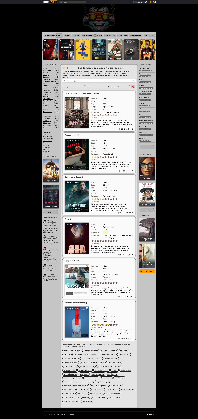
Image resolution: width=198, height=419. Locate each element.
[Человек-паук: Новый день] (51, 50)
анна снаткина (96, 389)
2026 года (47, 116)
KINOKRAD (50, 1)
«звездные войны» (71, 362)
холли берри (87, 401)
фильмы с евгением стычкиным (76, 386)
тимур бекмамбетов (71, 397)
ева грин (85, 397)
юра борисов (112, 374)
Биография (47, 70)
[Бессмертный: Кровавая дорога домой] (147, 50)
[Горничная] (99, 50)
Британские (47, 143)
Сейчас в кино (109, 35)
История (46, 86)
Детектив (46, 79)
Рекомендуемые (136, 35)
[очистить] (133, 81)
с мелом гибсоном (110, 358)
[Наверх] (162, 414)
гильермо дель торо (71, 401)
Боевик (45, 73)
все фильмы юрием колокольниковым (78, 382)
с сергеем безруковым (91, 358)
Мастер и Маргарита (51, 222)
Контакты (150, 414)
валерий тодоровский (99, 386)
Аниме (45, 68)
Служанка (51, 266)
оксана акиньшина (127, 389)
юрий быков (119, 378)
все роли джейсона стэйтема (109, 366)
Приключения (48, 99)
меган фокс (82, 393)
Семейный (47, 101)
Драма (45, 83)
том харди (124, 351)
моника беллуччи (108, 354)
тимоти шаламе (111, 389)
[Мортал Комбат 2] (131, 50)
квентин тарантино (81, 354)
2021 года (46, 127)
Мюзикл (46, 96)
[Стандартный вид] (71, 68)
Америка (46, 152)
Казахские (47, 134)
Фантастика (47, 112)
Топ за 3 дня (149, 35)
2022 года (47, 125)
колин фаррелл (95, 393)
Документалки (48, 81)
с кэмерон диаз (69, 370)
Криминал (47, 90)
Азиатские (47, 132)
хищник (114, 370)
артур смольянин (98, 397)
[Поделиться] (133, 86)
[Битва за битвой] (115, 50)
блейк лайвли (83, 389)
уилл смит (95, 354)
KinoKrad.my (50, 414)
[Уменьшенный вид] (67, 68)
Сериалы (76, 35)
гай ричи (67, 354)
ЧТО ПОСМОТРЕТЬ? (146, 271)
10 (116, 115)
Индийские (47, 145)
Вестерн (46, 75)
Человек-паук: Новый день (52, 238)
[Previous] (44, 50)
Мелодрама (47, 92)
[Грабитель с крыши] (83, 50)
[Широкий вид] (63, 68)
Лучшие (67, 35)
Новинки (59, 35)
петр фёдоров (69, 389)
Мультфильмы (87, 35)
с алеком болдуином (112, 393)
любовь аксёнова (91, 351)
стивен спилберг (70, 366)
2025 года (47, 119)
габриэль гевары (102, 382)
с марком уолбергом (109, 351)
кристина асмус (114, 397)
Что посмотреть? (140, 2)
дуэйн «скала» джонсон (72, 351)
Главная (50, 35)
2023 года (47, 123)
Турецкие (46, 149)
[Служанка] (67, 50)
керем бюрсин (124, 354)
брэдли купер (106, 378)
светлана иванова (91, 378)
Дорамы (99, 35)
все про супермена (87, 366)
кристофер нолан (70, 374)
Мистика (46, 94)
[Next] (154, 50)
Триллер (46, 105)
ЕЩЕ (50, 212)
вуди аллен (84, 374)
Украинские (47, 136)
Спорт (45, 103)
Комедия (46, 88)
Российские (47, 141)
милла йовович (116, 386)
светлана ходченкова (72, 358)
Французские (48, 138)
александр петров (101, 370)
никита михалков (85, 370)
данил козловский (114, 362)
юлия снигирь (69, 393)
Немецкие (47, 147)
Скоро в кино (122, 35)
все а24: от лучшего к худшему (92, 362)
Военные (46, 77)
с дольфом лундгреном (72, 378)
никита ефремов (98, 374)
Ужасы (45, 110)
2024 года (47, 121)
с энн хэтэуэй (126, 370)
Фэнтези (46, 107)
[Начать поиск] (61, 2)
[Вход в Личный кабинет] (154, 2)
